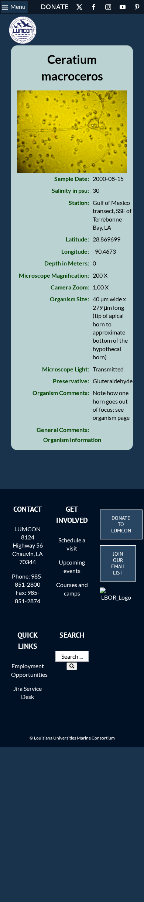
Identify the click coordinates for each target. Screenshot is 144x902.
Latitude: (77, 239)
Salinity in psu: (70, 190)
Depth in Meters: (66, 263)
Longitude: (75, 251)
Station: (79, 202)
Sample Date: (71, 178)
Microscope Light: (65, 369)
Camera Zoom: (70, 287)
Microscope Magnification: (54, 275)
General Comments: (63, 429)
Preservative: (71, 380)
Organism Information (72, 439)
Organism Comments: (60, 392)
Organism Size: (69, 298)
